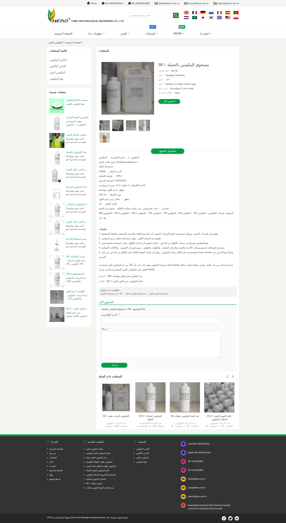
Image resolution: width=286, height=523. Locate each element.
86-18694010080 (141, 3)
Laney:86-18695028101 (199, 444)
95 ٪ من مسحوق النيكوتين (111, 293)
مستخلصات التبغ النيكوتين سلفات (100, 488)
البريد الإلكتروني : (110, 314)
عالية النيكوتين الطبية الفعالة (98, 470)
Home (94, 3)
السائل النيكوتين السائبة (96, 479)
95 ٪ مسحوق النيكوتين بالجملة (116, 309)
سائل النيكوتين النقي (94, 449)
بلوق (51, 475)
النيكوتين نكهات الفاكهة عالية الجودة (101, 466)
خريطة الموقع (55, 479)
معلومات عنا (95, 33)
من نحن (52, 453)
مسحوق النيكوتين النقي (158, 293)
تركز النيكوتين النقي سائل (96, 457)
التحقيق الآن (169, 101)
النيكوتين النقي (56, 42)
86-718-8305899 (195, 461)
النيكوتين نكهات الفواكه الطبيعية (99, 462)
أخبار (51, 462)
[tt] (86, 16)
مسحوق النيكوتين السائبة (135, 293)
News (177, 33)
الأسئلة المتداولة (56, 470)
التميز (124, 33)
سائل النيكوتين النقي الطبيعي (98, 453)
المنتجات (150, 33)
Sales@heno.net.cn (169, 3)
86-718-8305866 (195, 470)
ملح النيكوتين (56, 78)
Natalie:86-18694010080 (199, 452)
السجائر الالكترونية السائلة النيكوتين (101, 475)
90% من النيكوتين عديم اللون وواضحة (125, 276)
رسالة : (105, 329)
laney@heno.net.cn (198, 3)
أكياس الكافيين (57, 66)
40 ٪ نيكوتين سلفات (94, 483)
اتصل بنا (204, 33)
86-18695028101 (114, 3)
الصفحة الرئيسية (63, 33)
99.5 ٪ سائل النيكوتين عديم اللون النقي (125, 281)
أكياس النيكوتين (58, 59)
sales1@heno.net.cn (228, 3)
